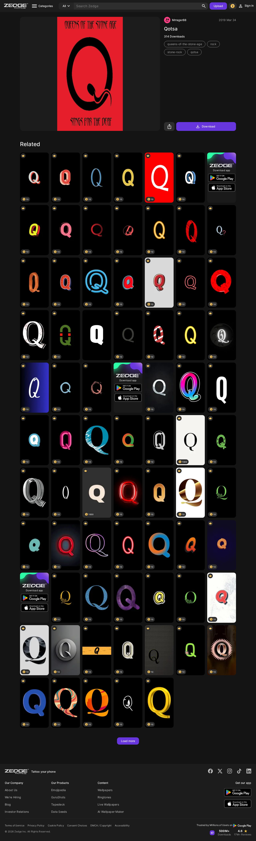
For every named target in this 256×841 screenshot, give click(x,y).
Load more (128, 741)
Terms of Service (14, 825)
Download (208, 126)
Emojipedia (58, 790)
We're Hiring (13, 797)
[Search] (204, 6)
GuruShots (58, 797)
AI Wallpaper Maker (111, 811)
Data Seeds (59, 811)
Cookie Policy (56, 825)
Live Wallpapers (108, 804)
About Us (11, 790)
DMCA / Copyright (101, 825)
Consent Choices (77, 825)
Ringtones (104, 797)
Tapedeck (58, 804)
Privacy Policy (36, 825)
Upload (218, 6)
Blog (8, 804)
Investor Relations (17, 811)
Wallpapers (105, 790)
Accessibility (122, 825)
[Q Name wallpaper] (96, 335)
